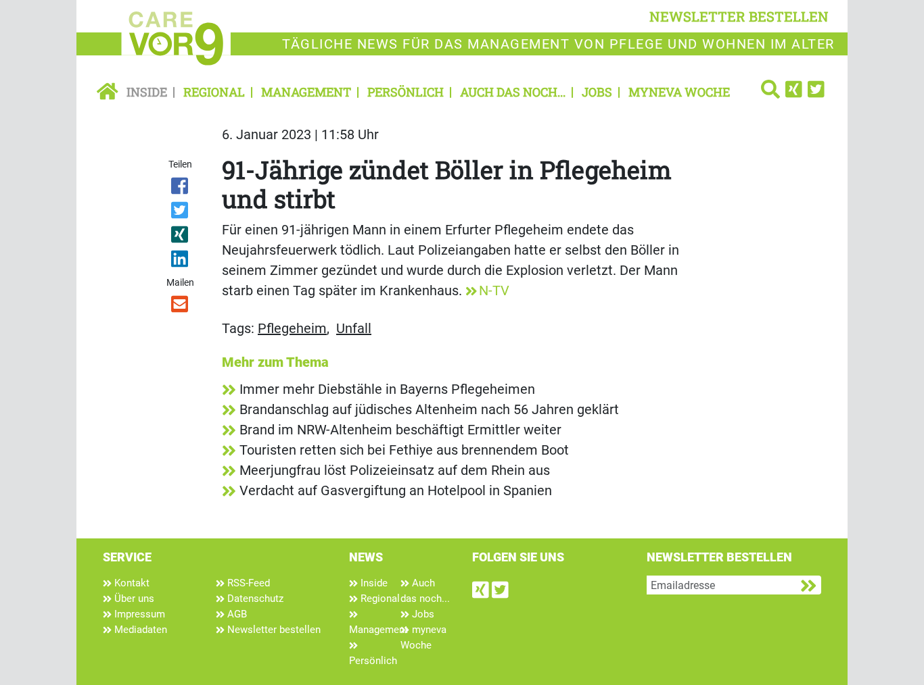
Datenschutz (254, 598)
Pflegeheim (292, 328)
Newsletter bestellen (273, 630)
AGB (236, 614)
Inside (146, 92)
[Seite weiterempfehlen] (181, 307)
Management (306, 92)
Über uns (133, 598)
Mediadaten (139, 630)
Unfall (353, 328)
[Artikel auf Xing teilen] (181, 237)
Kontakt (130, 583)
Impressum (138, 614)
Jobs (597, 92)
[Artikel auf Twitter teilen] (181, 213)
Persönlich (405, 92)
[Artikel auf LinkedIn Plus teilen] (181, 261)
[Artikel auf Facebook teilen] (181, 188)
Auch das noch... (512, 92)
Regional (214, 92)
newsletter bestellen (739, 16)
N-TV (494, 290)
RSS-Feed (247, 583)
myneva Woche (679, 92)
